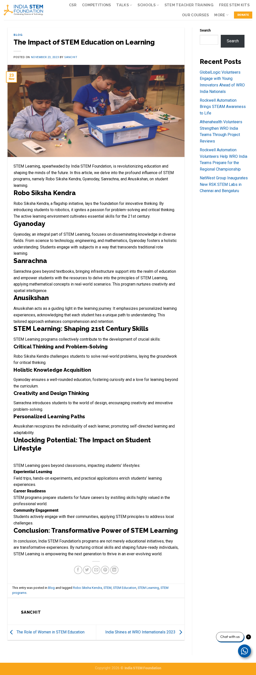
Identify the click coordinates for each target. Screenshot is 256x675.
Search (205, 30)
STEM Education (124, 588)
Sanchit (70, 57)
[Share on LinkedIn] (114, 570)
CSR (72, 5)
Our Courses (195, 15)
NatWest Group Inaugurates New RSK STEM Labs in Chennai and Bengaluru (224, 184)
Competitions (96, 5)
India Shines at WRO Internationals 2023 (140, 632)
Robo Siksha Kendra (87, 588)
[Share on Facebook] (78, 570)
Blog (18, 35)
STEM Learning (148, 588)
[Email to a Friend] (96, 570)
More (219, 15)
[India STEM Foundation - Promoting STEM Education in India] (23, 10)
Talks (122, 5)
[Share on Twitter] (87, 570)
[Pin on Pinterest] (105, 570)
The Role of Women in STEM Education (50, 632)
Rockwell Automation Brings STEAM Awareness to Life (223, 106)
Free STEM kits (234, 5)
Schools (147, 5)
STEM (108, 588)
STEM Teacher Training (189, 5)
